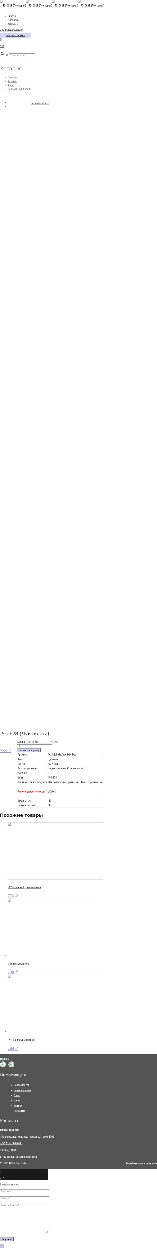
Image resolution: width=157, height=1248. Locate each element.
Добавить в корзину (29, 750)
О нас (17, 1095)
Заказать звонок (15, 35)
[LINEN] (52, 5)
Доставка (13, 20)
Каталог (12, 81)
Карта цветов (21, 1085)
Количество (24, 741)
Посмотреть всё (40, 103)
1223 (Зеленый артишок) (21, 1040)
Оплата (12, 16)
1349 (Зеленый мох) (18, 963)
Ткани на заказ (22, 1090)
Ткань (11, 85)
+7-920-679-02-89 (11, 30)
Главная (12, 77)
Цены (17, 1100)
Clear (55, 741)
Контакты (13, 23)
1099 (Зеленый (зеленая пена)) (25, 887)
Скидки (18, 1105)
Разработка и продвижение (141, 1163)
